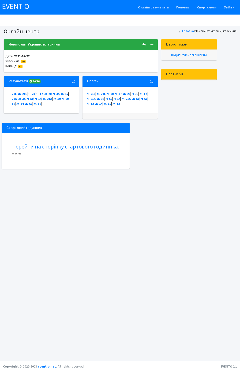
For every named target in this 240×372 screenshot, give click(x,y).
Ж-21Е (22, 94)
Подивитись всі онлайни (189, 55)
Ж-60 (28, 104)
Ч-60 (65, 99)
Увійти (229, 7)
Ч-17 (39, 94)
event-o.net (47, 366)
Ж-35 (22, 99)
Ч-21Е (12, 94)
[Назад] (144, 44)
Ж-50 (57, 99)
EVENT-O (15, 6)
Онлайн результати (153, 7)
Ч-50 (30, 99)
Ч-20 (31, 94)
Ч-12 (11, 104)
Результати (24, 81)
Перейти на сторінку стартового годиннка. (65, 146)
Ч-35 (56, 94)
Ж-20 (48, 94)
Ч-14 (38, 99)
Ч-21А (12, 99)
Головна (183, 7)
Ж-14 (20, 104)
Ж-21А (47, 99)
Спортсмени (207, 7)
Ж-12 (37, 104)
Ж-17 (64, 94)
